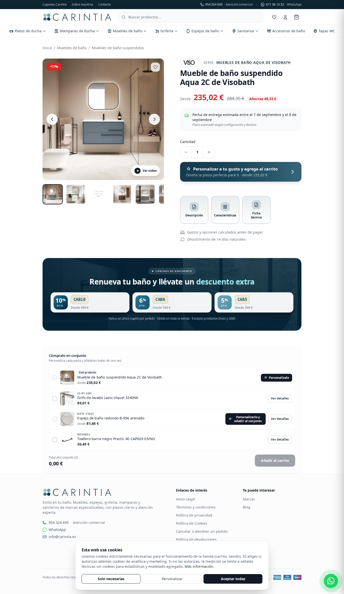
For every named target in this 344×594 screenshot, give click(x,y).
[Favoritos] (274, 17)
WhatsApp (57, 529)
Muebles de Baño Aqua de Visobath (253, 62)
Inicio (47, 47)
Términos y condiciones (196, 507)
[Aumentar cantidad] (209, 152)
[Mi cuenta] (285, 17)
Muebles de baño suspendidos (118, 47)
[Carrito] (296, 17)
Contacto (104, 5)
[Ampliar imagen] (103, 119)
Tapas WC (327, 31)
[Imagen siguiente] (154, 119)
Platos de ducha (28, 31)
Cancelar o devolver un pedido (202, 531)
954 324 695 (229, 5)
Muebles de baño (127, 31)
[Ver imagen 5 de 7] (145, 194)
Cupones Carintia (55, 5)
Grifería (166, 31)
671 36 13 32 (283, 5)
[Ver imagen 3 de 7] (99, 194)
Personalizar (172, 578)
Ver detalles (280, 398)
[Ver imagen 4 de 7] (122, 194)
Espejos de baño (205, 31)
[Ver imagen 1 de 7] (53, 194)
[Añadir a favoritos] (155, 67)
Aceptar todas (233, 578)
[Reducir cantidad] (185, 152)
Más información (199, 566)
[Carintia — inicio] (77, 17)
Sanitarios (245, 31)
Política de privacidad (194, 515)
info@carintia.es (62, 536)
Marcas (249, 499)
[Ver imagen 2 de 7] (76, 194)
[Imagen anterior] (52, 119)
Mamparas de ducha (77, 31)
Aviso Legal (185, 499)
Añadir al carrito (275, 460)
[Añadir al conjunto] (54, 377)
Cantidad (187, 141)
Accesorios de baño (288, 31)
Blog (246, 507)
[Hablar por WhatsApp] (331, 581)
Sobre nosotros (82, 5)
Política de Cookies (191, 523)
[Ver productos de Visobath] (189, 63)
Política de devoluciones (196, 539)
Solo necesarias (111, 578)
